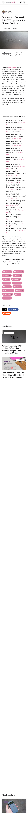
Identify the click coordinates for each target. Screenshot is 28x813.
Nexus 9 (20, 290)
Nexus (6, 279)
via (19, 182)
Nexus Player (8, 294)
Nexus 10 (16, 279)
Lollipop (18, 275)
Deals (6, 802)
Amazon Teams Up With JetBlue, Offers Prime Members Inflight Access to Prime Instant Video (13, 349)
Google (7, 275)
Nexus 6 (7, 286)
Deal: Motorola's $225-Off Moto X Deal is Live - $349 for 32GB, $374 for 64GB (13, 375)
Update (7, 298)
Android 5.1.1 (19, 271)
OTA (18, 294)
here (10, 262)
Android (7, 271)
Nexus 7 (18, 286)
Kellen (9, 11)
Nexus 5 (17, 283)
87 (6, 28)
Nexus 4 (7, 283)
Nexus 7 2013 (8, 290)
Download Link (16, 139)
